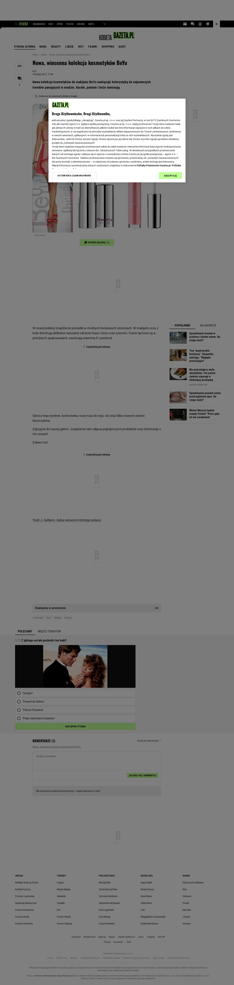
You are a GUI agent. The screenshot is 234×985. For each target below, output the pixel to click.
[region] (117, 140)
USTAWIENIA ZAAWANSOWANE (74, 175)
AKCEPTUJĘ (170, 175)
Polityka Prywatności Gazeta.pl (154, 165)
